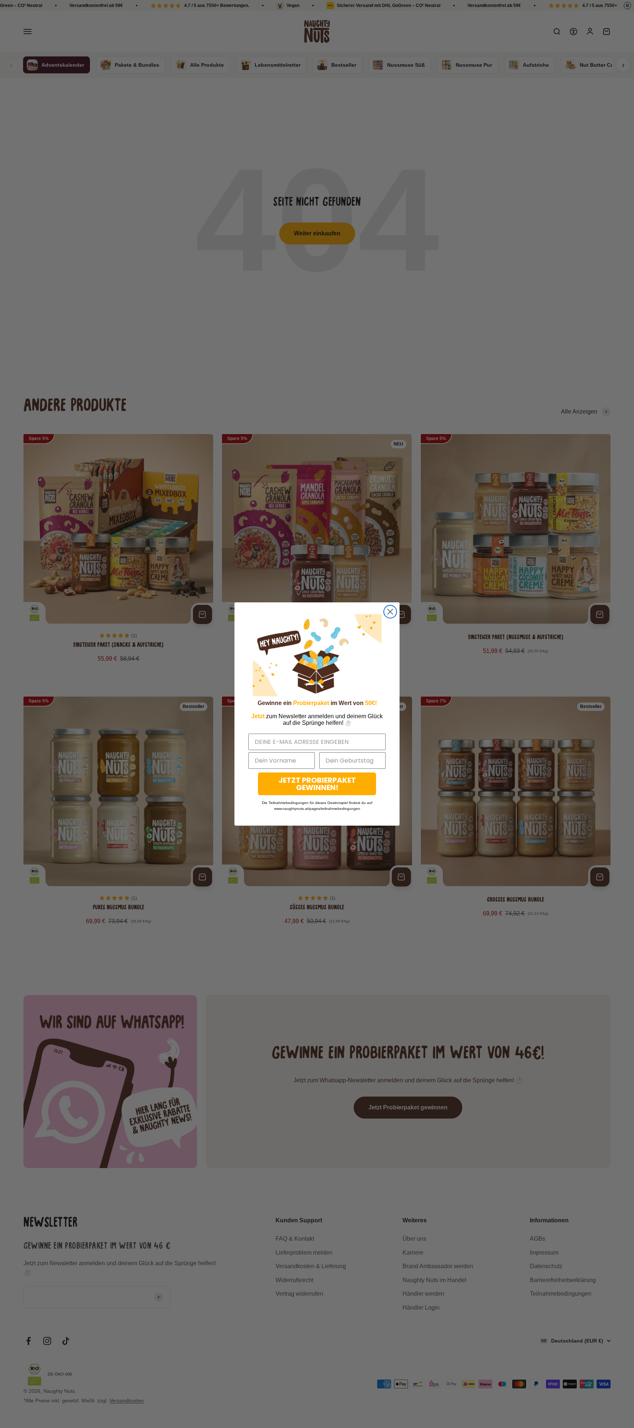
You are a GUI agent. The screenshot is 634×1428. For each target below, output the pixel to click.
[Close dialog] (390, 611)
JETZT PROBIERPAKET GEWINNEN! (317, 784)
